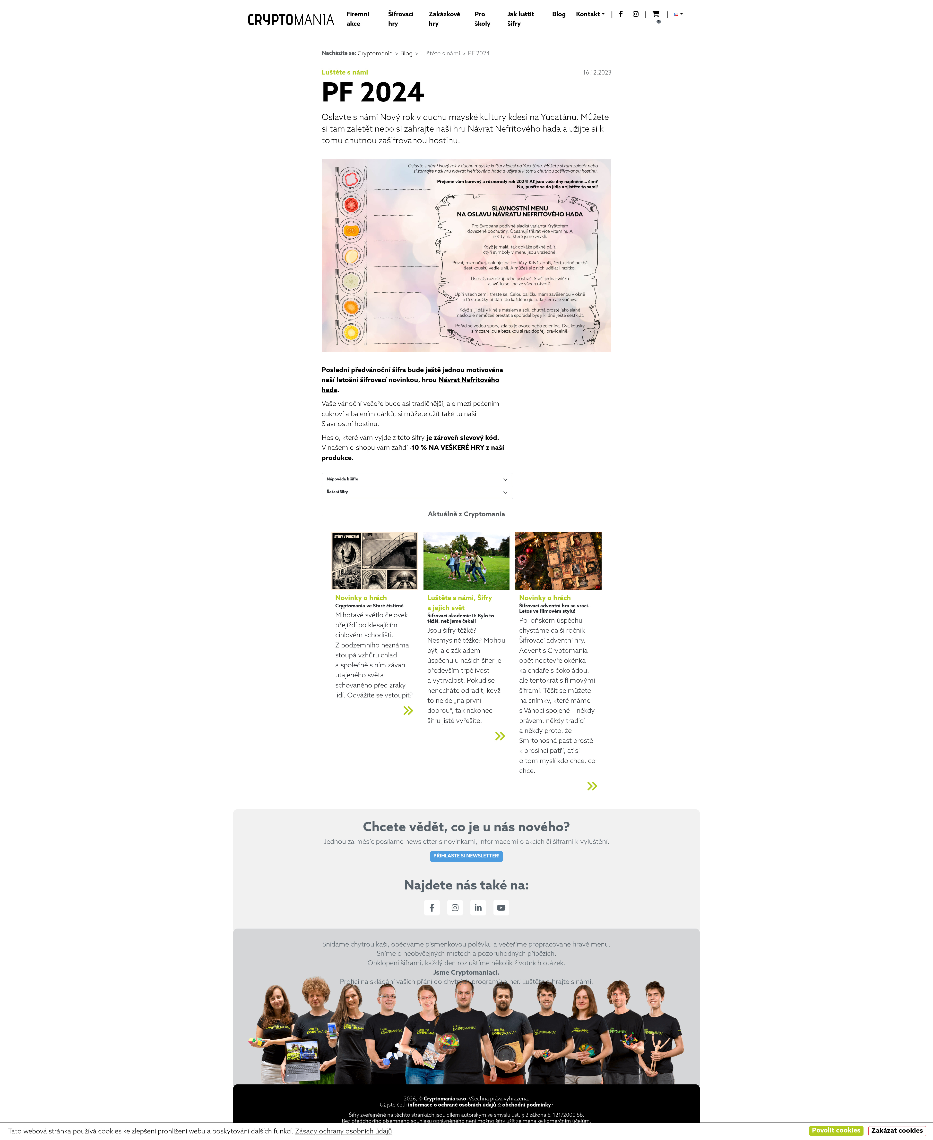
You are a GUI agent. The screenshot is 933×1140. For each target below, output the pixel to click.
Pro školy (482, 19)
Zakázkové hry (444, 19)
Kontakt (588, 15)
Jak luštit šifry (521, 19)
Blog (559, 15)
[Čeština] (678, 15)
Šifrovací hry (401, 19)
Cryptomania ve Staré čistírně (369, 606)
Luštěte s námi (440, 54)
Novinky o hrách (361, 598)
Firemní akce (358, 19)
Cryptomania (375, 54)
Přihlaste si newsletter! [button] (466, 856)
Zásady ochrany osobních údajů (343, 1131)
